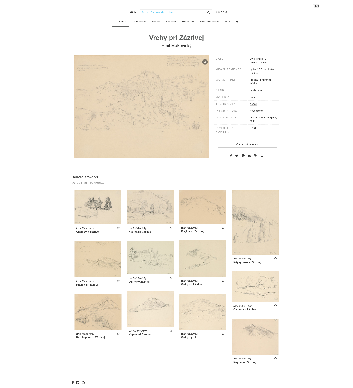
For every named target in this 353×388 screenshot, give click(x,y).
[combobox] (176, 12)
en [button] (317, 5)
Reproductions (210, 21)
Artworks (120, 21)
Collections (139, 21)
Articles (171, 21)
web (133, 12)
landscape (256, 90)
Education (188, 21)
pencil (253, 103)
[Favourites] (237, 22)
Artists (156, 21)
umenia (221, 12)
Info (227, 21)
